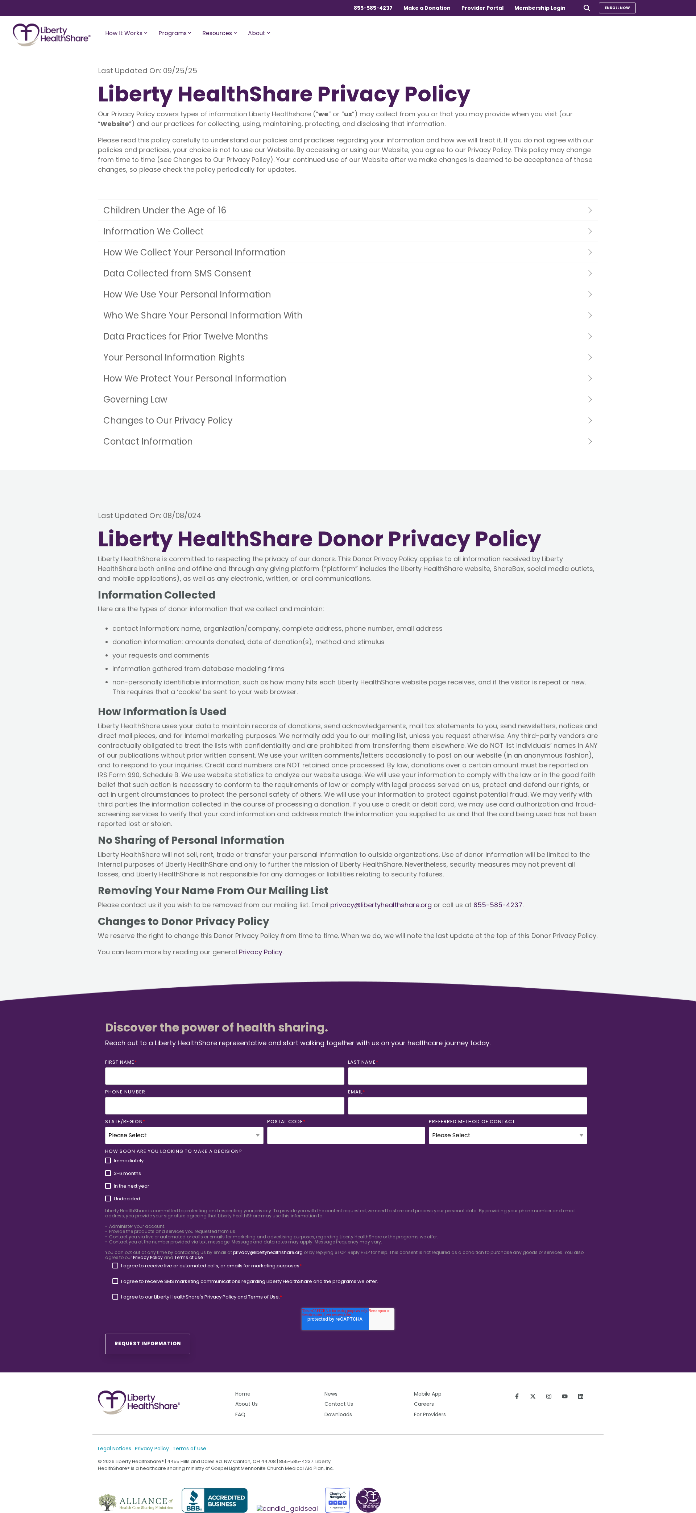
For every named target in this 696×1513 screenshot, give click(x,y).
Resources (217, 33)
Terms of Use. (264, 1296)
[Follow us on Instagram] (549, 1396)
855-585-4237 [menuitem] (373, 8)
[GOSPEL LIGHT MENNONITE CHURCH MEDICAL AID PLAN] (288, 1508)
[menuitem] (266, 1394)
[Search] (587, 8)
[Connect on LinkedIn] (581, 1396)
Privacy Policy (260, 951)
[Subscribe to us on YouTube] (565, 1396)
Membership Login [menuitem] (540, 8)
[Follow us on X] (533, 1396)
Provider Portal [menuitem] (482, 8)
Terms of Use (188, 1257)
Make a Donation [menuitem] (427, 8)
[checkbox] (346, 1179)
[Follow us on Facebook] (517, 1396)
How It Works (123, 33)
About (256, 33)
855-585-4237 (497, 904)
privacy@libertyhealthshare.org (381, 904)
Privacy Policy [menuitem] (152, 1448)
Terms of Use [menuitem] (189, 1448)
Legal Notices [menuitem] (114, 1448)
